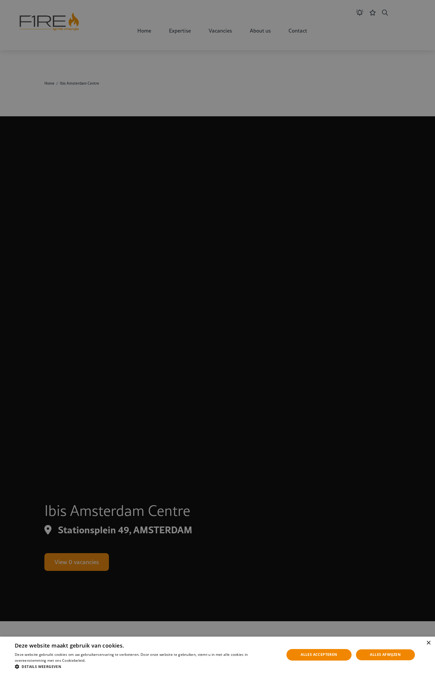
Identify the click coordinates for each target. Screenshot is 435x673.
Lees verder (95, 660)
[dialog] (217, 655)
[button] (145, 666)
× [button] (428, 643)
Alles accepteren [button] (319, 654)
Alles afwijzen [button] (385, 654)
